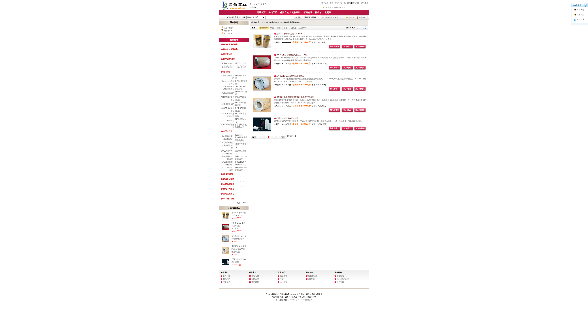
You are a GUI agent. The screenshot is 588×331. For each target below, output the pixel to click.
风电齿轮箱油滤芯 (230, 49)
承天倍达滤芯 (240, 63)
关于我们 (224, 272)
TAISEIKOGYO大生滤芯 (241, 87)
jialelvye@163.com (297, 300)
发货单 (328, 12)
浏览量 (293, 28)
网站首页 (261, 12)
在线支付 (255, 279)
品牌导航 (284, 12)
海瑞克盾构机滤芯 (230, 44)
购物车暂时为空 (331, 17)
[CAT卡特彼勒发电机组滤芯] (262, 131)
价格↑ (279, 28)
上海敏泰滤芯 (240, 67)
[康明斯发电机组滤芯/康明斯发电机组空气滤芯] (262, 111)
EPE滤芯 (230, 121)
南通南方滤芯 (227, 63)
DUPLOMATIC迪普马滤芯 (241, 126)
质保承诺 (312, 279)
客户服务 (580, 10)
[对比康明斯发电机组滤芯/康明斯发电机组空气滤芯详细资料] (347, 112)
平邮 (282, 279)
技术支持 (580, 14)
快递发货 (283, 276)
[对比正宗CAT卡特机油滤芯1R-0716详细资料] (347, 49)
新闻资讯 (307, 12)
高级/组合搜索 (310, 17)
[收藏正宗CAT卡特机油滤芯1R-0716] (360, 49)
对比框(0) (228, 33)
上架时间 (302, 28)
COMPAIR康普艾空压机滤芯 (227, 145)
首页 (263, 22)
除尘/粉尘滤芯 (229, 199)
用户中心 (362, 17)
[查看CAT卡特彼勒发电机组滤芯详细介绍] (225, 264)
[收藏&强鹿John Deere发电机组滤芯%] (360, 91)
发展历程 (226, 282)
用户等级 (340, 282)
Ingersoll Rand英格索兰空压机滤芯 (241, 137)
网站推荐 (264, 28)
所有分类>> (242, 203)
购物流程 (340, 276)
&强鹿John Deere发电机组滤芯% (290, 76)
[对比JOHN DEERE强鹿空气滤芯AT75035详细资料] (347, 70)
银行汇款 (255, 276)
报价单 (318, 12)
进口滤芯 (226, 72)
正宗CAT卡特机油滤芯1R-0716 (289, 34)
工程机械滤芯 (228, 184)
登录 (331, 3)
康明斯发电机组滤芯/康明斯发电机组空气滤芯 (239, 249)
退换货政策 (312, 276)
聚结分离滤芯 (228, 189)
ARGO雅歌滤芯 (228, 104)
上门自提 (283, 282)
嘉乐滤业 (580, 19)
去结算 (351, 17)
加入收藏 (364, 3)
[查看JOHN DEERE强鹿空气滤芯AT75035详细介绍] (225, 229)
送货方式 (281, 272)
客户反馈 (347, 3)
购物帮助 (296, 12)
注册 (226, 28)
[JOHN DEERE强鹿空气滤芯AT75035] (262, 69)
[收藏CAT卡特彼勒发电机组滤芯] (360, 130)
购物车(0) (228, 31)
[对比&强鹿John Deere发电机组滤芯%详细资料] (347, 91)
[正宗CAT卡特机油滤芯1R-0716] (262, 48)
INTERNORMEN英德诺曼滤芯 (227, 87)
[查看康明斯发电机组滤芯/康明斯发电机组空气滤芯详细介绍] (225, 253)
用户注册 (324, 3)
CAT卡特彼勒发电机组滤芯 (287, 118)
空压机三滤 (227, 131)
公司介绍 (226, 276)
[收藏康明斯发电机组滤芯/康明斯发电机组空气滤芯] (360, 112)
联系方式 (226, 279)
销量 (272, 28)
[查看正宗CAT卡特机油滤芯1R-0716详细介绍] (225, 218)
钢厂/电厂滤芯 (229, 59)
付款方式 (252, 272)
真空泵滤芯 (227, 54)
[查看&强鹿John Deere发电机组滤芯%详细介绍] (225, 242)
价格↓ (286, 28)
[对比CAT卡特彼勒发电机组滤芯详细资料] (347, 130)
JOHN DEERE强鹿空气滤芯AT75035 (238, 226)
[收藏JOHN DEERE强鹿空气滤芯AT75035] (360, 70)
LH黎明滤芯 (228, 174)
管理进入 (308, 300)
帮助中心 (338, 3)
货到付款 (255, 282)
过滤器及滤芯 (228, 179)
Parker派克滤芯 (227, 93)
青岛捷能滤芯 (227, 67)
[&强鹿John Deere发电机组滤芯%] (262, 90)
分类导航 (273, 12)
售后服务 (309, 272)
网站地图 (356, 3)
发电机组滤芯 (228, 194)
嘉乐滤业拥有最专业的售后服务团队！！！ (343, 7)
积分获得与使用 (343, 279)
